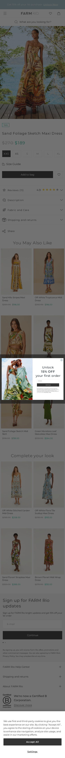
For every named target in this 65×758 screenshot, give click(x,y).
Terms (50, 392)
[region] (32, 734)
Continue (47, 385)
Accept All (32, 741)
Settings (32, 751)
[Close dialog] (61, 360)
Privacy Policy (46, 392)
